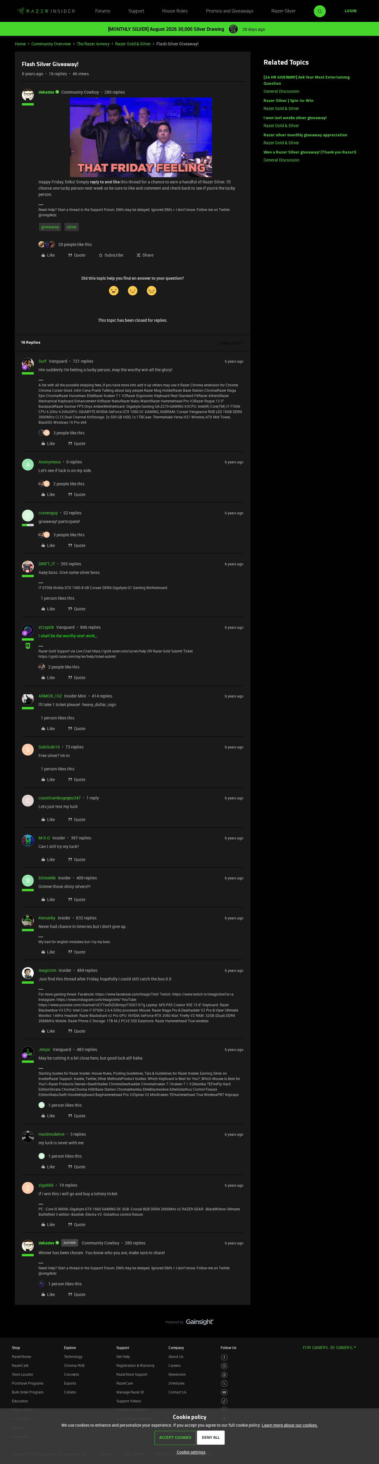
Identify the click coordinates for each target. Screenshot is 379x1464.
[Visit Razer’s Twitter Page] (224, 1383)
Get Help (123, 1356)
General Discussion (281, 91)
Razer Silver (284, 11)
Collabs (70, 1392)
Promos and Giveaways (229, 11)
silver (72, 227)
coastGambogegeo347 (59, 798)
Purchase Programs (28, 1383)
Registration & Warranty (135, 1365)
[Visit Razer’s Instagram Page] (224, 1366)
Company (176, 1347)
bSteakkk (47, 878)
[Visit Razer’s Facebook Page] (224, 1357)
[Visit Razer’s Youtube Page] (224, 1392)
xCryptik (46, 627)
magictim (47, 970)
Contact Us (177, 1392)
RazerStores (21, 1356)
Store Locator (22, 1374)
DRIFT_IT (46, 564)
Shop (16, 1347)
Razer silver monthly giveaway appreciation (305, 135)
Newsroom (177, 1374)
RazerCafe (20, 1365)
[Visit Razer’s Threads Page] (224, 1375)
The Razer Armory (93, 44)
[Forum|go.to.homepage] (46, 11)
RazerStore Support (131, 1374)
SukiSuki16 (49, 747)
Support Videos (128, 1401)
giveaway (50, 227)
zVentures (176, 1383)
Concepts (71, 1374)
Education (20, 1401)
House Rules (175, 11)
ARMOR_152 (50, 696)
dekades (46, 92)
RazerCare (124, 1383)
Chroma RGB (74, 1365)
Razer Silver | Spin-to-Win (289, 101)
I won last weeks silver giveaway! (295, 118)
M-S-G (44, 838)
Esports (70, 1383)
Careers (174, 1365)
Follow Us (228, 1347)
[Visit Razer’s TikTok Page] (224, 1401)
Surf (42, 361)
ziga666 (46, 1185)
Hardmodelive (51, 1134)
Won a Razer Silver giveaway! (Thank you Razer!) (310, 152)
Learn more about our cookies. (290, 1425)
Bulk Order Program (27, 1392)
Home (20, 44)
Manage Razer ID (130, 1392)
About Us (175, 1356)
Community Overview (51, 44)
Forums (102, 11)
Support (136, 11)
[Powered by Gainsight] (189, 1323)
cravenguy (48, 513)
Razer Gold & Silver (133, 44)
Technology (73, 1356)
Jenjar (44, 1049)
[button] (350, 11)
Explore (70, 1347)
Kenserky (46, 918)
